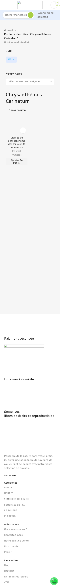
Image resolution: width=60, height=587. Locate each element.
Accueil (8, 30)
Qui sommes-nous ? (15, 529)
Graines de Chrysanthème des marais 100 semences (16, 143)
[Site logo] (30, 5)
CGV (6, 582)
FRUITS (8, 487)
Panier (8, 552)
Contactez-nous (13, 535)
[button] (17, 161)
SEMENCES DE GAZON (16, 499)
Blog (6, 565)
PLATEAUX (10, 516)
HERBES (8, 493)
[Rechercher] (31, 15)
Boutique (9, 571)
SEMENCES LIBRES (14, 505)
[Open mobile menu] (4, 5)
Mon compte (11, 546)
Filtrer (11, 59)
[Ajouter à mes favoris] (23, 130)
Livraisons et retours (16, 576)
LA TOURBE (10, 510)
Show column (17, 110)
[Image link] (30, 438)
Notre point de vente (16, 541)
